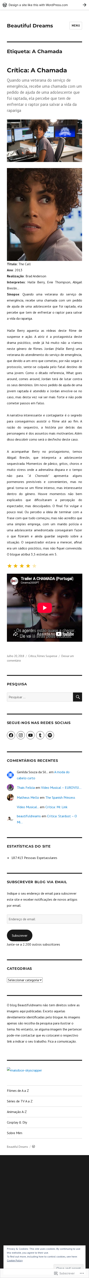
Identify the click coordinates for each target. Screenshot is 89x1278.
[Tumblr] (40, 735)
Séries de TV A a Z (20, 1101)
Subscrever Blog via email (37, 882)
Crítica (32, 656)
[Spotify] (50, 735)
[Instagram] (21, 735)
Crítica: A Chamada (37, 70)
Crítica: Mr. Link (56, 807)
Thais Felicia (26, 787)
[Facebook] (11, 735)
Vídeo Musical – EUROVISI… (61, 787)
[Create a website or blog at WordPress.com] (33, 1147)
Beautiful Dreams (30, 26)
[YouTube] (30, 735)
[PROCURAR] (77, 697)
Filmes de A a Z (18, 1090)
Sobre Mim (14, 1133)
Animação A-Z (17, 1112)
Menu (76, 25)
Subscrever (19, 935)
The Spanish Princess (60, 797)
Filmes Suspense (47, 656)
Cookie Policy (15, 1260)
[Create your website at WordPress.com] (44, 5)
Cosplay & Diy (17, 1122)
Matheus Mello (28, 797)
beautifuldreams (29, 816)
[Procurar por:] (40, 697)
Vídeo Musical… (28, 807)
